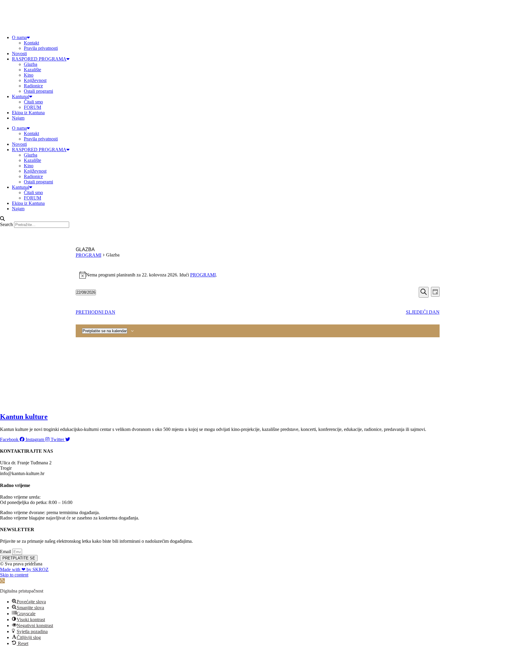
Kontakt (31, 42)
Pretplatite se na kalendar (105, 331)
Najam (18, 117)
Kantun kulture (24, 416)
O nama (19, 37)
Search (6, 224)
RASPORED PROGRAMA (39, 58)
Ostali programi (38, 91)
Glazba (30, 64)
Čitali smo (33, 101)
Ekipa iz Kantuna (28, 112)
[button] (257, 219)
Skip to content (14, 574)
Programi (88, 255)
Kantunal (20, 96)
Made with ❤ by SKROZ (24, 569)
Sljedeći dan (423, 312)
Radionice (33, 85)
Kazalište (32, 69)
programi (203, 274)
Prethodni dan (95, 312)
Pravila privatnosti (41, 48)
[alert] (258, 275)
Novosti (19, 53)
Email (6, 551)
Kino (28, 75)
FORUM (32, 107)
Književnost (35, 80)
